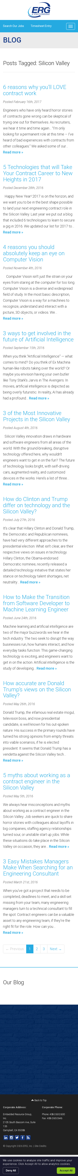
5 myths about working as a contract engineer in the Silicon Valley (36, 781)
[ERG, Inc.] (39, 10)
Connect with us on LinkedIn (5, 1137)
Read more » (13, 152)
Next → (56, 949)
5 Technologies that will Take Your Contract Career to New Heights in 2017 (38, 173)
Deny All (11, 1170)
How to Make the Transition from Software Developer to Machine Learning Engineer (36, 603)
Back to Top (40, 1100)
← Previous (15, 949)
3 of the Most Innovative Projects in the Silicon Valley (36, 416)
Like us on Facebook (22, 1137)
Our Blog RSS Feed (28, 1137)
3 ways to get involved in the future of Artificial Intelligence (38, 336)
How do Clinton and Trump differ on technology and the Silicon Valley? (36, 505)
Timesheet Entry (41, 26)
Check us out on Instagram (11, 1137)
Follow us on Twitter (17, 1137)
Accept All (66, 1170)
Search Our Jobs (13, 26)
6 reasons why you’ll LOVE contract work (34, 90)
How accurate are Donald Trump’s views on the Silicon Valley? (37, 689)
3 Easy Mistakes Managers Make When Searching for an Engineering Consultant (38, 867)
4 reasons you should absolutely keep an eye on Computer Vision (34, 253)
